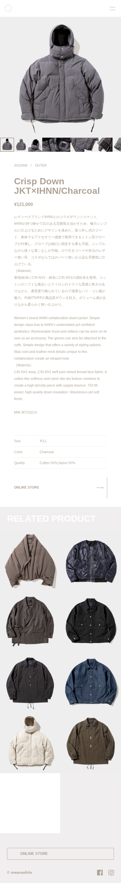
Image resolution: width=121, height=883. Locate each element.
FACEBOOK (100, 872)
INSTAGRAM (111, 872)
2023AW (20, 165)
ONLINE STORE (34, 854)
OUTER (41, 165)
